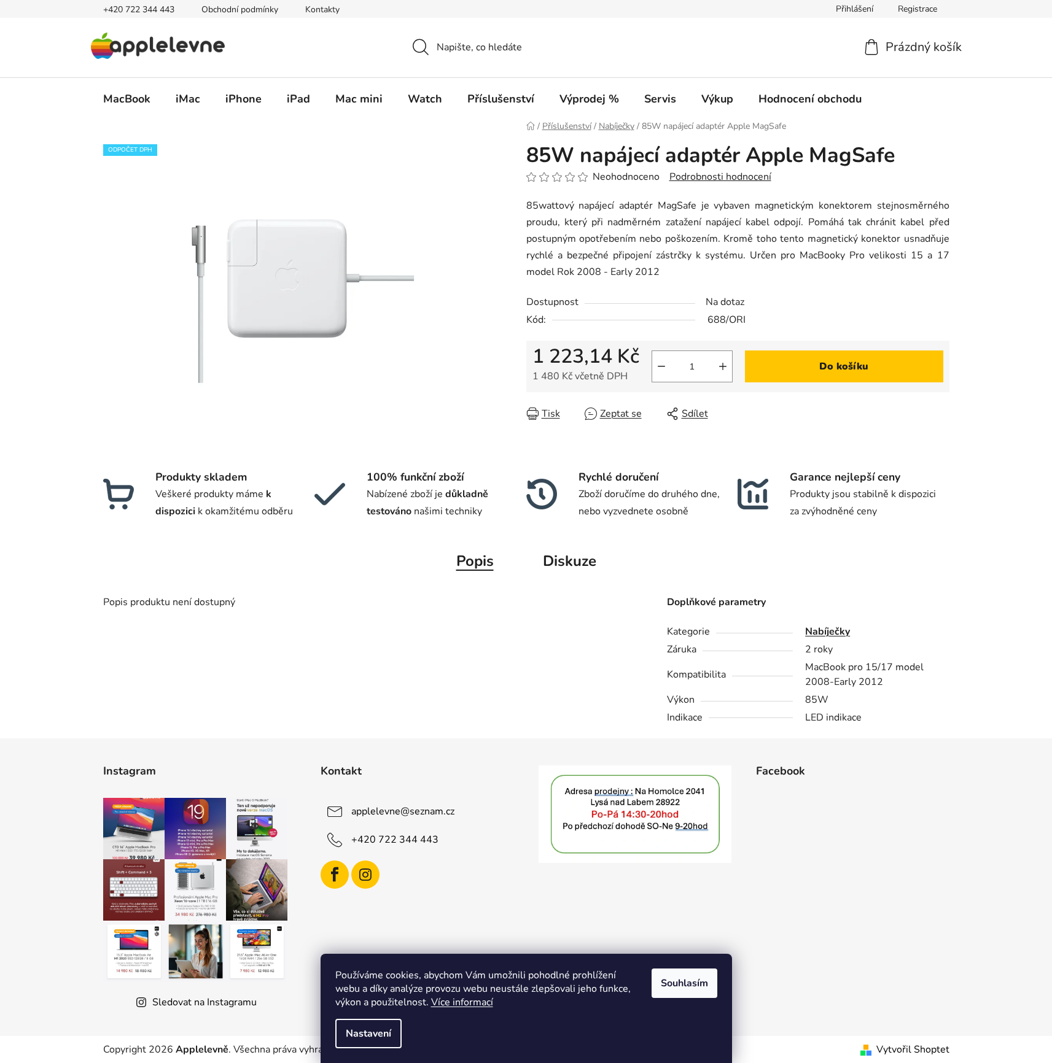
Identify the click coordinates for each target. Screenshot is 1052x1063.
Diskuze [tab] (569, 561)
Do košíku (843, 366)
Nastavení (368, 1033)
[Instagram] (365, 874)
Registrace (917, 9)
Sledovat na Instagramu (204, 1002)
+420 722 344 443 (138, 9)
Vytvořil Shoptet (912, 1049)
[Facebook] (335, 874)
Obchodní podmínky (239, 9)
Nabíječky (827, 631)
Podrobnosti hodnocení (720, 177)
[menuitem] (127, 99)
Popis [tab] (475, 561)
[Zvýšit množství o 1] (723, 366)
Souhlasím (684, 983)
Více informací (462, 1002)
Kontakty (322, 9)
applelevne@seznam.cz (402, 811)
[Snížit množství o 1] (661, 366)
